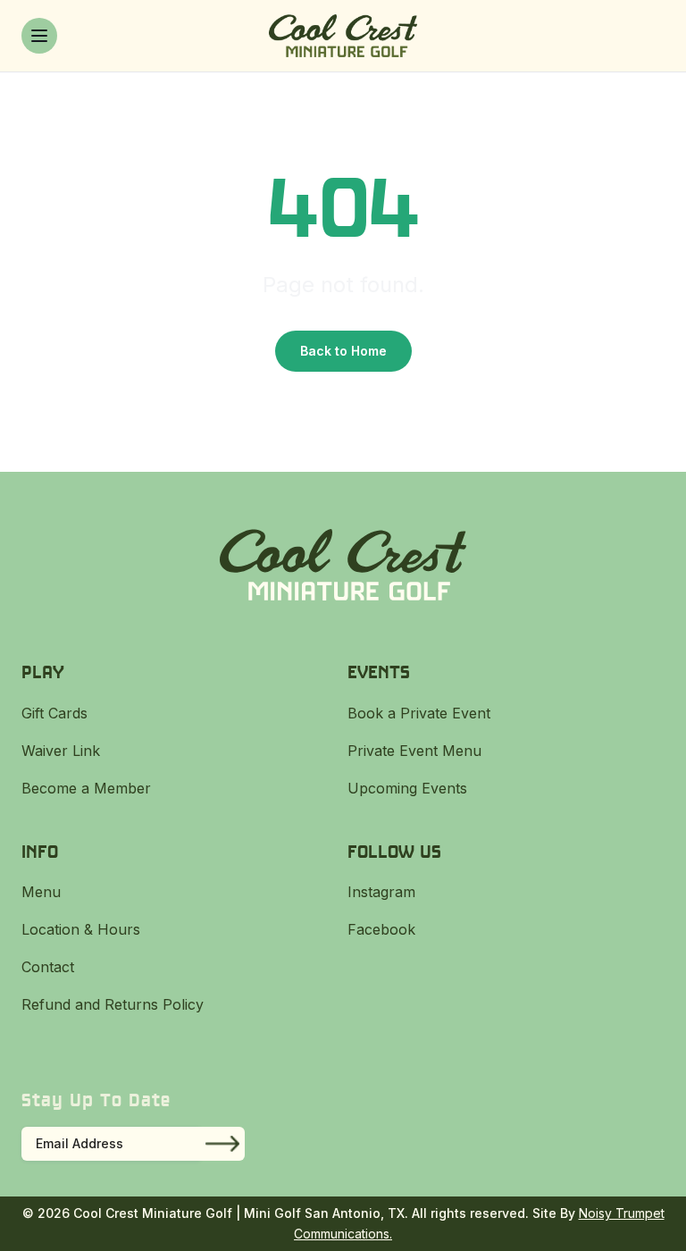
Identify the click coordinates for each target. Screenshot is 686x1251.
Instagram (381, 892)
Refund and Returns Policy (112, 1004)
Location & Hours (80, 929)
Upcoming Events (407, 788)
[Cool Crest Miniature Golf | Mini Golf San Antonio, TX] (342, 35)
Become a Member (86, 788)
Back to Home (343, 350)
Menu (41, 892)
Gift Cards (54, 713)
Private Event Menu (414, 751)
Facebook (381, 929)
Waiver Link (60, 751)
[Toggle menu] (39, 36)
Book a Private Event (418, 713)
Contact (47, 967)
